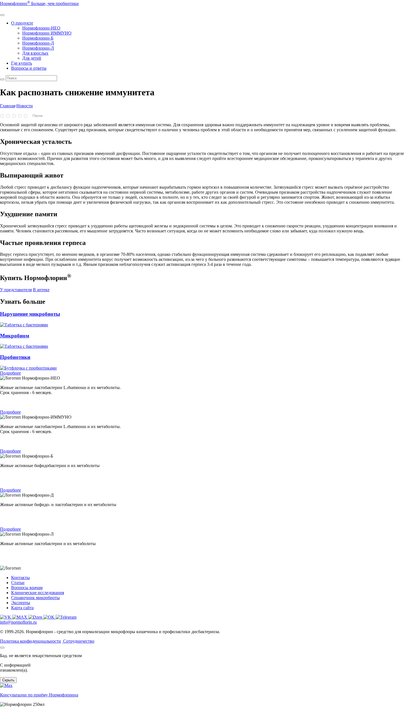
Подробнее (10, 373)
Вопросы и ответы (28, 68)
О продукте (22, 23)
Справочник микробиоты (35, 597)
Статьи (17, 582)
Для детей (31, 58)
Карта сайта (22, 607)
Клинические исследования (37, 592)
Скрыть (8, 680)
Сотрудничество (78, 641)
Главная (7, 105)
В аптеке (41, 289)
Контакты (20, 577)
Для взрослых (35, 53)
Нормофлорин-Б (37, 38)
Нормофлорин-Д (38, 43)
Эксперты (20, 602)
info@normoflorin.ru (18, 622)
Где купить (21, 63)
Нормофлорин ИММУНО (47, 33)
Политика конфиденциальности (30, 641)
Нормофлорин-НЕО (41, 28)
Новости (24, 105)
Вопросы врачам (27, 587)
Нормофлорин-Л (38, 48)
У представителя (16, 289)
